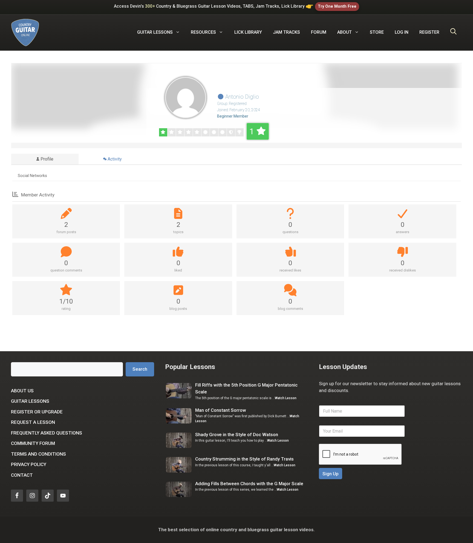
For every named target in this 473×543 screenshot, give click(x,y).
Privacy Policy (28, 464)
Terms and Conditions (38, 454)
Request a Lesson (33, 422)
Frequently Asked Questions (46, 433)
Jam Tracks (286, 32)
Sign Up (330, 473)
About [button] (344, 32)
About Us (22, 390)
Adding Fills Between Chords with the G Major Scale (249, 483)
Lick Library (248, 32)
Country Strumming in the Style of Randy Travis (244, 459)
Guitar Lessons (30, 401)
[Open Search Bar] (453, 32)
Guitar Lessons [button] (155, 32)
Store (377, 32)
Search (139, 369)
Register (429, 32)
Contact (22, 475)
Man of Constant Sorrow (220, 410)
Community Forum (33, 443)
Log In (401, 32)
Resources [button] (203, 32)
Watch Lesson (285, 398)
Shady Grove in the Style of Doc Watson (236, 434)
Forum (318, 32)
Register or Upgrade (37, 412)
